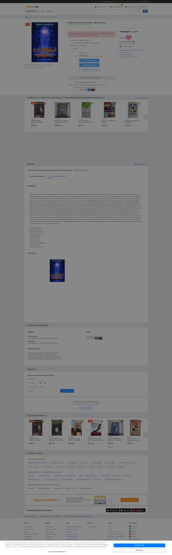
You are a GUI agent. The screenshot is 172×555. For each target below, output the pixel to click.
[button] (57, 551)
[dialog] (86, 548)
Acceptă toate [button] (139, 545)
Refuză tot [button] (139, 550)
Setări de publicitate (94, 548)
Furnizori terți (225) (17, 546)
